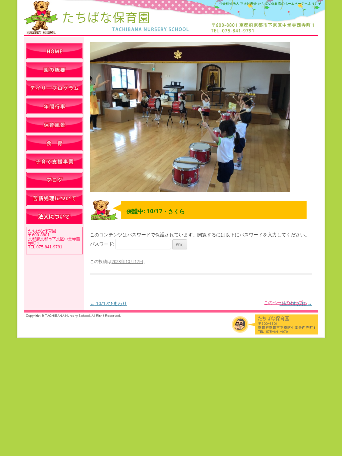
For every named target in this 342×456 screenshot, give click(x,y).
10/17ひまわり (108, 303)
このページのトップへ (285, 302)
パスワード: (103, 244)
